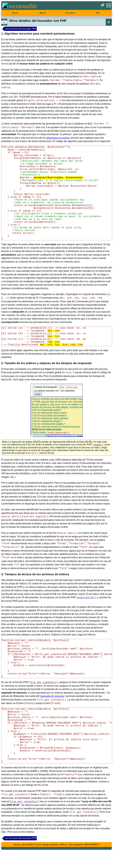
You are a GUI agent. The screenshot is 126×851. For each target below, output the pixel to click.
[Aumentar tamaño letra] (102, 5)
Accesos (70, 13)
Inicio (15, 13)
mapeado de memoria (52, 696)
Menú (42, 13)
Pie (98, 13)
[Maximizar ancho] (108, 5)
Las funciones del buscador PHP (20, 29)
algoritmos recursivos (58, 137)
